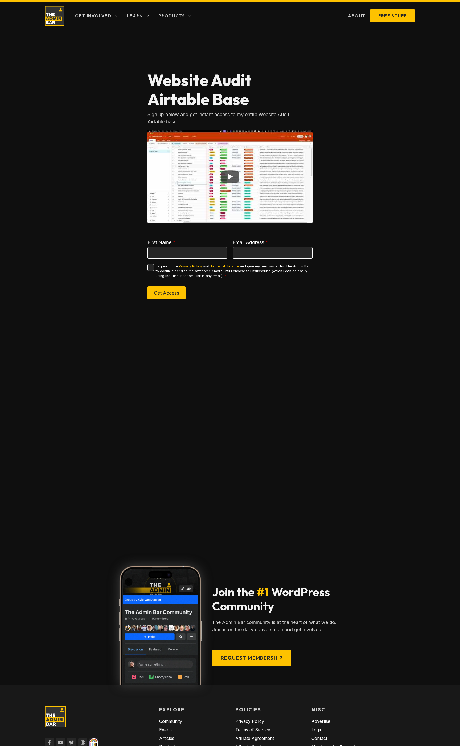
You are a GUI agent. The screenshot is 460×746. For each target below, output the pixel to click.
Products (171, 15)
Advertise (320, 721)
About (356, 15)
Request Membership (252, 658)
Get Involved (93, 15)
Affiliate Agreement (254, 738)
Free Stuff (392, 15)
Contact (319, 738)
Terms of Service (224, 266)
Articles (166, 738)
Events (166, 729)
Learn (135, 15)
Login (316, 729)
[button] (117, 15)
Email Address (250, 242)
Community (170, 721)
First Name (161, 242)
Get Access (166, 293)
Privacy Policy (190, 266)
